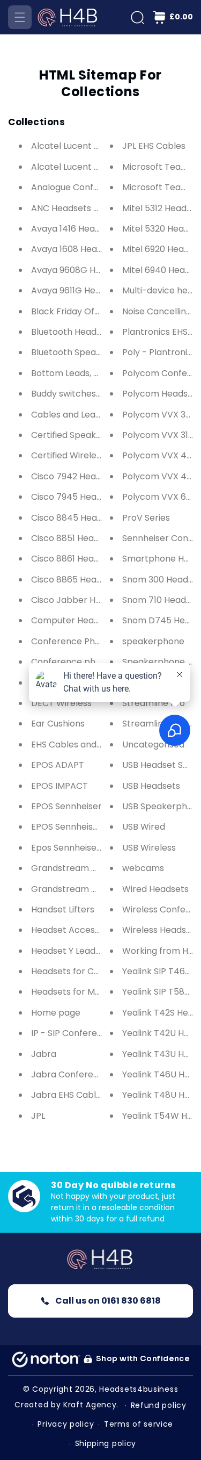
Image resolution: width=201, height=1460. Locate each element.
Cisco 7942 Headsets (75, 476)
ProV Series (146, 518)
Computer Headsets (74, 620)
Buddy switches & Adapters (88, 393)
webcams (143, 868)
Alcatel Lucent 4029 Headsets (94, 146)
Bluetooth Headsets (72, 332)
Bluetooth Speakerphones (86, 352)
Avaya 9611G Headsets (77, 290)
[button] (20, 17)
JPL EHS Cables (153, 146)
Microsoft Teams (157, 167)
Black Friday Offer (69, 311)
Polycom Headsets (161, 393)
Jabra (43, 1054)
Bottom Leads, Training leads (91, 373)
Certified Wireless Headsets (89, 455)
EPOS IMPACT (59, 786)
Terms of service (138, 1424)
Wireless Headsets (160, 930)
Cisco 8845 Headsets (75, 518)
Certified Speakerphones (84, 435)
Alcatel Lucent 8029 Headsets (93, 167)
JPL (38, 1116)
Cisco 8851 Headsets (74, 538)
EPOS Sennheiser (66, 806)
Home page (55, 1012)
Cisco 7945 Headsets (75, 497)
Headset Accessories (75, 930)
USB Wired (143, 827)
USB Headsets (151, 786)
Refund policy (159, 1405)
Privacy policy (66, 1424)
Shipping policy (106, 1443)
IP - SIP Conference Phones (88, 1033)
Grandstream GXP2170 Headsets (100, 889)
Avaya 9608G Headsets (80, 270)
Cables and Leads (68, 414)
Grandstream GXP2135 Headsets (99, 868)
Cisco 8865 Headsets (75, 579)
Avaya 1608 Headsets (75, 249)
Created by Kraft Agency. (66, 1404)
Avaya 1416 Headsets (74, 228)
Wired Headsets (155, 889)
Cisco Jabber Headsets (80, 600)
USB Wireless (149, 848)
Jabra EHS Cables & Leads (85, 1095)
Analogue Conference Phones (94, 187)
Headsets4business (138, 1389)
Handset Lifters (62, 909)
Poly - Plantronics (159, 352)
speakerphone (153, 641)
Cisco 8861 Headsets (74, 558)
